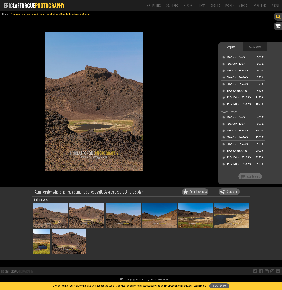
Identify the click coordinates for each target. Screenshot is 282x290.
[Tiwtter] (255, 271)
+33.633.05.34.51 (159, 279)
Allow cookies (219, 286)
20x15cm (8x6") (236, 57)
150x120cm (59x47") (239, 104)
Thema (201, 5)
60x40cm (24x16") (237, 77)
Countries (172, 5)
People (229, 5)
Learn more (200, 285)
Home (5, 13)
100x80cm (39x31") (238, 90)
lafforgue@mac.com (133, 279)
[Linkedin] (267, 271)
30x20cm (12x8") (236, 64)
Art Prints (154, 5)
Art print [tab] (231, 47)
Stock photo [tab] (255, 47)
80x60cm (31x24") (237, 84)
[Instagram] (272, 271)
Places (188, 5)
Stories (215, 5)
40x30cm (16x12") (237, 70)
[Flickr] (278, 271)
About (275, 5)
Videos (243, 5)
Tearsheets (259, 5)
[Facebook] (261, 271)
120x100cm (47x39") (239, 97)
